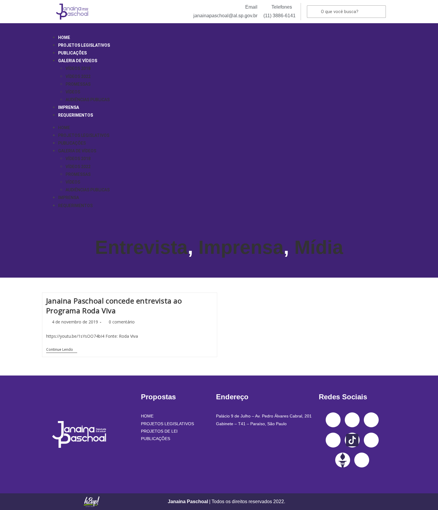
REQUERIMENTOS (75, 115)
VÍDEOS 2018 (78, 68)
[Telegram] (371, 440)
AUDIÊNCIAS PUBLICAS (88, 99)
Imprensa (241, 247)
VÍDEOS (73, 92)
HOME (64, 37)
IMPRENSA (68, 107)
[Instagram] (352, 419)
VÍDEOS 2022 (78, 76)
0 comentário (122, 322)
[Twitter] (371, 419)
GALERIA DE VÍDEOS (77, 60)
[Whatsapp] (361, 460)
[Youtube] (333, 440)
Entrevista (141, 247)
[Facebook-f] (333, 419)
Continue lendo (61, 350)
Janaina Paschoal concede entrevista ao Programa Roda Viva (114, 306)
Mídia (318, 247)
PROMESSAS (78, 84)
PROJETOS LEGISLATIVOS (84, 45)
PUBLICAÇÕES (72, 53)
